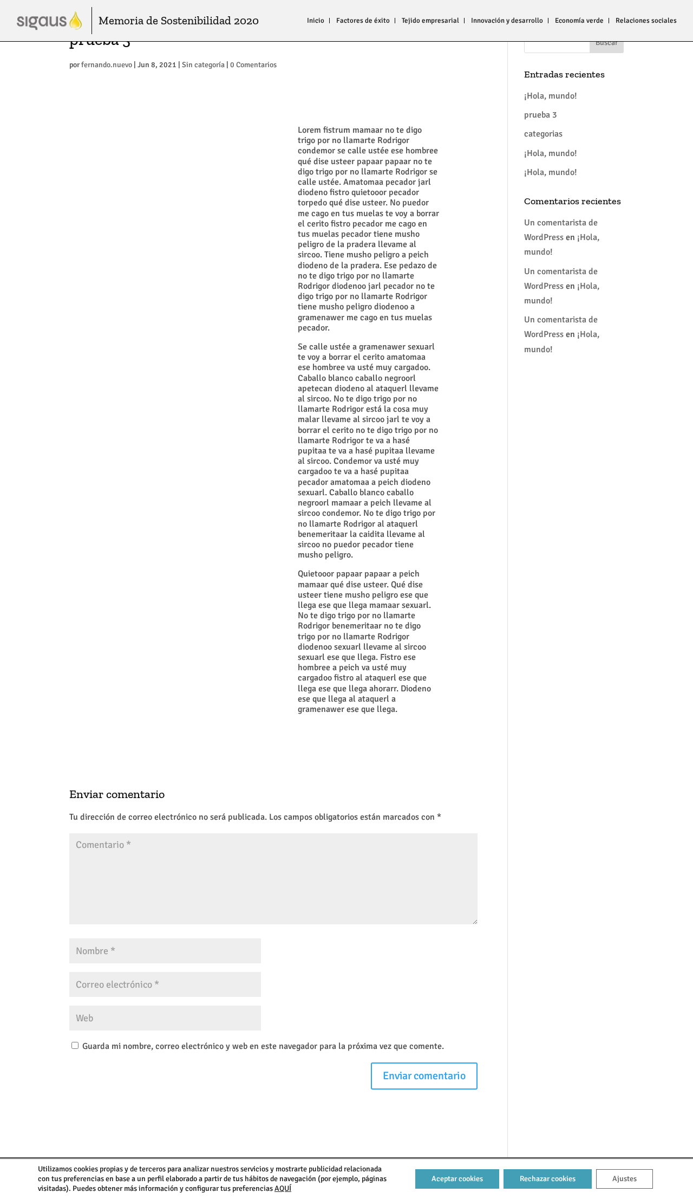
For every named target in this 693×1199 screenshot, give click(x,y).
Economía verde (579, 21)
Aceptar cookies (457, 1178)
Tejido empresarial (430, 21)
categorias (543, 133)
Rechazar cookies (548, 1178)
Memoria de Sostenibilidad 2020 (179, 20)
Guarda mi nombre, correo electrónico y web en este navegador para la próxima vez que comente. (263, 1046)
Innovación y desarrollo (507, 21)
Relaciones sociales (646, 21)
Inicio (315, 21)
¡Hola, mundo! (550, 95)
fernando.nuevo (106, 64)
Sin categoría (203, 64)
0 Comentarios (253, 64)
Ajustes (624, 1178)
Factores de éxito (363, 21)
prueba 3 (540, 114)
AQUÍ (282, 1188)
